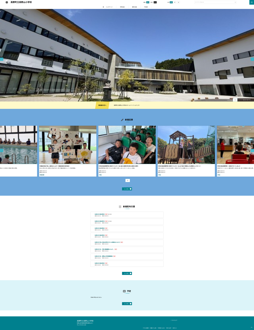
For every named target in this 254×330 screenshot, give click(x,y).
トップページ (109, 7)
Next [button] (252, 59)
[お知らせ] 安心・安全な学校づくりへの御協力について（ (107, 242)
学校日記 (122, 7)
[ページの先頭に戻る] (251, 327)
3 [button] (247, 99)
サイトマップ (174, 320)
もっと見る (126, 189)
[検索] (235, 2)
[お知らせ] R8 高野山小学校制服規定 (104, 256)
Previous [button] (1, 59)
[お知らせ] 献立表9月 (100, 214)
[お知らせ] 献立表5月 (100, 235)
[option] (70, 151)
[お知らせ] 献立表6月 (100, 228)
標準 (171, 2)
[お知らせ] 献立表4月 (100, 263)
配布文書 (134, 7)
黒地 (155, 2)
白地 (151, 2)
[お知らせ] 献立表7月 (100, 221)
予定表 (146, 7)
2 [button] (245, 99)
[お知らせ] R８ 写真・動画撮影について (104, 249)
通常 (148, 2)
